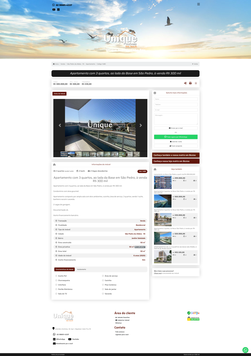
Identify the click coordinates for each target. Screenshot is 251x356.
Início (57, 64)
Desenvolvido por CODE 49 (192, 355)
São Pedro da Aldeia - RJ (75, 64)
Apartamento (90, 64)
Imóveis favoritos (123, 317)
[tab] (59, 94)
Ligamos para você (121, 334)
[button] (60, 125)
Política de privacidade (58, 355)
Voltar (195, 64)
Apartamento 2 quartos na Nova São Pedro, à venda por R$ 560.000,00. (174, 192)
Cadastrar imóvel (123, 320)
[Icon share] (53, 9)
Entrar (119, 323)
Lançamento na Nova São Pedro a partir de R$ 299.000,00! (174, 174)
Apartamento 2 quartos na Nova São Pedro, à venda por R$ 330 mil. (174, 211)
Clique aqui (158, 273)
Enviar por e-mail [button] (176, 128)
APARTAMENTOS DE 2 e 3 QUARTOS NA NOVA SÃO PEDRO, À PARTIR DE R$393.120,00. (175, 248)
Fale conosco (119, 332)
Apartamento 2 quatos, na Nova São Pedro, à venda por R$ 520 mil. (174, 229)
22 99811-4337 (64, 5)
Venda (63, 64)
